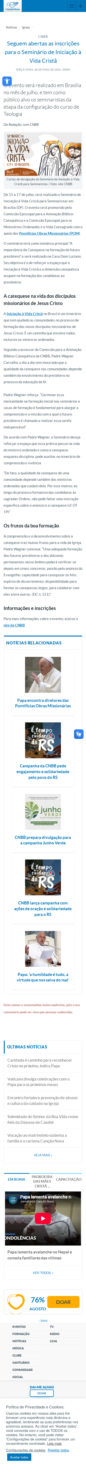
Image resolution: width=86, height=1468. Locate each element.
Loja (53, 1341)
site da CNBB (14, 625)
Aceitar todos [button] (19, 1457)
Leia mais (54, 1443)
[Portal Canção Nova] (13, 6)
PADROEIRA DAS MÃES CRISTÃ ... (42, 1181)
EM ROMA (16, 1179)
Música (18, 1348)
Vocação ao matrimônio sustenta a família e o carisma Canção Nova (37, 1138)
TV (52, 1326)
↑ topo (43, 1320)
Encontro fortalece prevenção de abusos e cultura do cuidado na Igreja (42, 1100)
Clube (17, 1355)
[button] (7, 81)
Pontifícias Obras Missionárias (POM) (49, 233)
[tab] (16, 1179)
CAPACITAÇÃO (68, 1179)
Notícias (11, 27)
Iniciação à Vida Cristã (25, 314)
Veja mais (43, 1155)
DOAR (42, 1393)
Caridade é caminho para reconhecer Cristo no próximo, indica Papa (39, 1063)
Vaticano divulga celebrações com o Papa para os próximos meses (38, 1082)
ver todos (43, 1273)
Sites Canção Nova (80, 6)
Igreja (26, 27)
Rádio (54, 1333)
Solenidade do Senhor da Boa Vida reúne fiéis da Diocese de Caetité (42, 1119)
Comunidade (22, 1369)
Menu (71, 6)
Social (17, 1377)
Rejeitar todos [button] (58, 1450)
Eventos (19, 1326)
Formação (21, 1333)
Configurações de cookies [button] (25, 1450)
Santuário (21, 1362)
